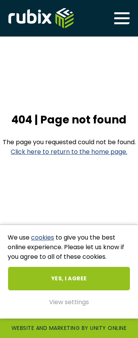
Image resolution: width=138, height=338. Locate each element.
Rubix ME (41, 18)
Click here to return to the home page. (69, 151)
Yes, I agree (69, 278)
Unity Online (108, 328)
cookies (42, 237)
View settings (69, 302)
